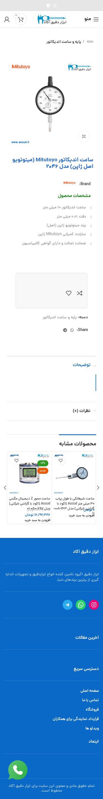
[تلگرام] (68, 605)
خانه (89, 42)
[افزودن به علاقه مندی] (68, 293)
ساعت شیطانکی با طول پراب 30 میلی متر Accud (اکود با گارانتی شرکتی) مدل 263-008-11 (73, 506)
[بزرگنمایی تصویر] (83, 136)
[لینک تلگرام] (48, 5)
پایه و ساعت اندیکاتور (63, 42)
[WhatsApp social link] (55, 5)
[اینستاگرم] (94, 605)
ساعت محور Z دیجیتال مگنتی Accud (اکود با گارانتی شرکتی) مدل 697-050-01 (29, 503)
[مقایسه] (79, 293)
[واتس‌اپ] (81, 605)
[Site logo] (51, 20)
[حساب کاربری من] (6, 19)
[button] (81, 516)
